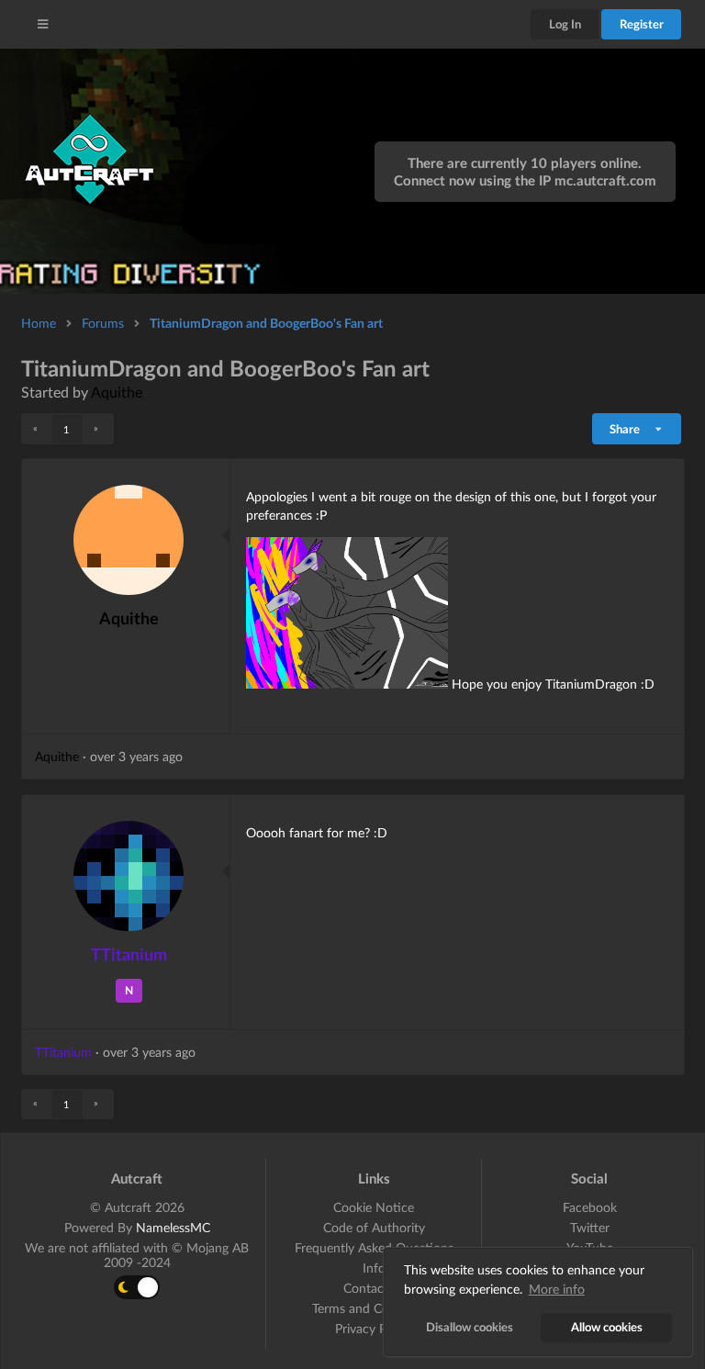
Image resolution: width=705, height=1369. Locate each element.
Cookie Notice (373, 1207)
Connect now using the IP (525, 180)
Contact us (374, 1288)
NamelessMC (173, 1227)
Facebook (590, 1207)
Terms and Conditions (373, 1308)
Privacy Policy (373, 1328)
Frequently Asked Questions (374, 1247)
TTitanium (129, 954)
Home (38, 323)
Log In (565, 24)
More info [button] (557, 1288)
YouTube (589, 1247)
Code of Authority (374, 1227)
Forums (103, 323)
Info (374, 1267)
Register (642, 24)
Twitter (590, 1227)
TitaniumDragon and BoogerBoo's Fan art (266, 323)
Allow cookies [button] (607, 1327)
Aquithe (116, 391)
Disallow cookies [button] (469, 1327)
